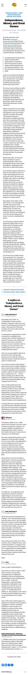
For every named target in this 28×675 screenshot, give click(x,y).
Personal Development (14, 16)
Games (20, 13)
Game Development (11, 13)
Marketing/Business (13, 14)
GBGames (9, 672)
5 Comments (15, 32)
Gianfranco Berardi (11, 30)
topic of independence (14, 45)
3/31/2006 (22, 30)
